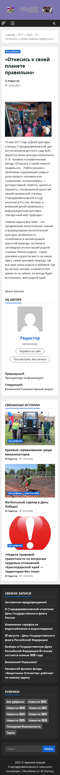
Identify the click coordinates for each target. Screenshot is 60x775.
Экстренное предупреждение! (26, 602)
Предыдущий (24, 375)
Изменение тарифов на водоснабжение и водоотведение (29, 626)
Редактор (14, 80)
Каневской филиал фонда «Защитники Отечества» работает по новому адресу (29, 673)
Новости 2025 (16, 720)
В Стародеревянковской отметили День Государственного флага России (29, 613)
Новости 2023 (16, 714)
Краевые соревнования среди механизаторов (28, 452)
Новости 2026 (32, 493)
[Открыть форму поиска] (54, 23)
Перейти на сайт (30, 351)
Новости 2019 (37, 702)
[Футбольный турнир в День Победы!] (30, 481)
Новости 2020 (16, 708)
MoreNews (29, 771)
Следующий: (29, 387)
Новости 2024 (38, 714)
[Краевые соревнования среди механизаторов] (30, 428)
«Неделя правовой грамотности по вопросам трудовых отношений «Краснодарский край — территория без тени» (25, 562)
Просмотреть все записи (30, 359)
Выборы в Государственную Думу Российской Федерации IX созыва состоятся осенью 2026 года (28, 650)
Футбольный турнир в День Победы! (26, 504)
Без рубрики (13, 51)
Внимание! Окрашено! (21, 662)
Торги (11, 733)
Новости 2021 (38, 708)
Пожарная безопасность (24, 726)
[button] (4, 23)
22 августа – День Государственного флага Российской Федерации (30, 637)
